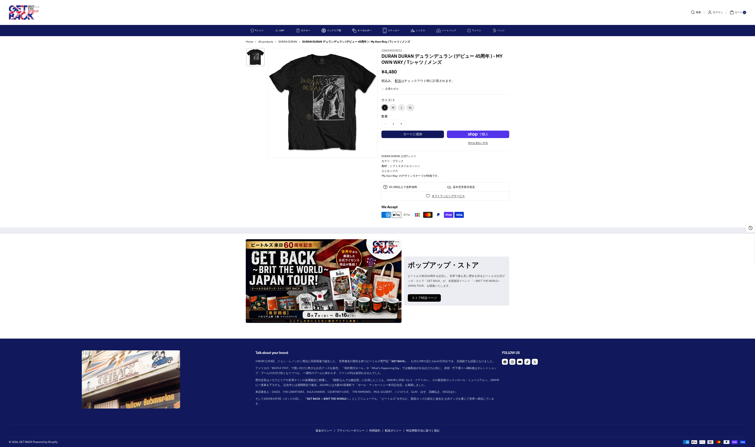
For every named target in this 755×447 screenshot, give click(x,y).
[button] (695, 12)
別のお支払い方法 (478, 142)
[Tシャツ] (252, 30)
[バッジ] (494, 30)
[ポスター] (298, 30)
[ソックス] (413, 30)
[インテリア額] (323, 30)
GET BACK (25, 442)
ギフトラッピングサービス (448, 196)
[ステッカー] (385, 30)
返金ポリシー (324, 430)
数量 (384, 116)
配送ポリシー (393, 430)
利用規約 (374, 430)
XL (410, 107)
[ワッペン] (469, 30)
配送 (398, 81)
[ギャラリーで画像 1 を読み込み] (255, 57)
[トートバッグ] (438, 30)
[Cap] (276, 30)
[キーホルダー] (354, 30)
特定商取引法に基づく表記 (422, 430)
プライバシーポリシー (351, 430)
